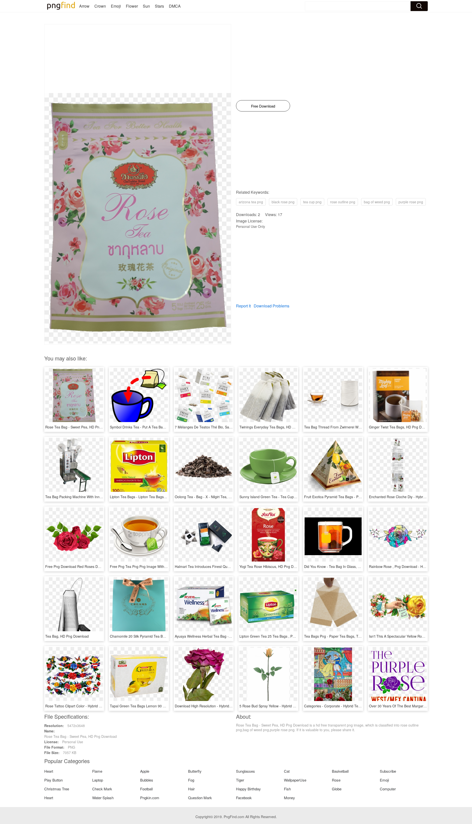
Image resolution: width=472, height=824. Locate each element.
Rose (336, 780)
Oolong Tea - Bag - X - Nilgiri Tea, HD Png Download (216, 496)
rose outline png (342, 201)
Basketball (340, 771)
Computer (388, 788)
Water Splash (103, 797)
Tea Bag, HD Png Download (67, 636)
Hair (191, 788)
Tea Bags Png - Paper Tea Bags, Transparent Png (343, 636)
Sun (146, 6)
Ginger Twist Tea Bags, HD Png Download (402, 427)
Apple (144, 771)
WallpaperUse (295, 780)
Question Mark (200, 797)
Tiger (240, 780)
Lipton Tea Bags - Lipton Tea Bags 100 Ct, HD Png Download (158, 496)
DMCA (175, 6)
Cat (287, 771)
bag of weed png (377, 201)
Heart (48, 771)
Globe (336, 788)
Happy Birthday (248, 788)
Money (289, 797)
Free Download (263, 106)
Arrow (84, 6)
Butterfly (195, 771)
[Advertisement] (137, 58)
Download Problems (271, 306)
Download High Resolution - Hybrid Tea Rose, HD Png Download (225, 705)
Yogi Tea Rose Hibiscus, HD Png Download (273, 566)
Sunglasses (245, 771)
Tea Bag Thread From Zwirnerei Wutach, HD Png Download (351, 427)
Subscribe (388, 771)
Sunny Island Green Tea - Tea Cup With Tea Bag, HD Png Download (292, 496)
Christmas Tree (56, 788)
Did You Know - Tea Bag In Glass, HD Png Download (345, 566)
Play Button (53, 780)
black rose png (283, 201)
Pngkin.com (149, 797)
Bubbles (146, 780)
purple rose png (410, 201)
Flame (97, 771)
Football (146, 788)
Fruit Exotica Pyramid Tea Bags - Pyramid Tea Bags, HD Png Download (359, 496)
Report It (243, 306)
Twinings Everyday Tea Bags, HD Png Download (277, 427)
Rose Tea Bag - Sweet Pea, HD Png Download (81, 427)
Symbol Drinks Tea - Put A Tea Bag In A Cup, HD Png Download (160, 427)
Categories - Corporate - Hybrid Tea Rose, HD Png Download (352, 705)
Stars (159, 6)
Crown (100, 6)
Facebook (244, 797)
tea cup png (312, 201)
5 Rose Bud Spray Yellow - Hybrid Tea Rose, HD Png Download (288, 705)
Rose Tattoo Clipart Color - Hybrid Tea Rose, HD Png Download (94, 705)
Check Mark (102, 788)
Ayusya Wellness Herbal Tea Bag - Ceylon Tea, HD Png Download (226, 636)
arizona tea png (251, 201)
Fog (191, 780)
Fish (287, 788)
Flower (132, 6)
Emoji (116, 6)
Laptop (97, 780)
